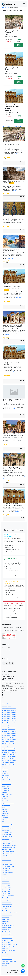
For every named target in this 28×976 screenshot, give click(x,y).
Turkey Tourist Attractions (8, 946)
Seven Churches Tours (7, 915)
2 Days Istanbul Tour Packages (9, 731)
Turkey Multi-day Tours (7, 933)
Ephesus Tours (5, 826)
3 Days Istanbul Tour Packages (9, 739)
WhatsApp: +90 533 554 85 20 (10, 690)
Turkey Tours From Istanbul (8, 950)
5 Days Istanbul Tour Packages (9, 748)
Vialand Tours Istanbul (7, 959)
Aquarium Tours (6, 777)
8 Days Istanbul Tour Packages (9, 760)
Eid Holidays (5, 817)
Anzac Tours (6, 652)
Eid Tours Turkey (6, 821)
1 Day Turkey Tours (6, 706)
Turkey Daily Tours (8, 647)
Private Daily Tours (6, 900)
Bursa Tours (5, 796)
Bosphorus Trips (6, 792)
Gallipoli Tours (5, 839)
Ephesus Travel (5, 830)
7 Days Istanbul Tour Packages (9, 756)
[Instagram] (9, 663)
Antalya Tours (5, 771)
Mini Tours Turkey (6, 883)
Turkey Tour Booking (6, 942)
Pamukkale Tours (6, 893)
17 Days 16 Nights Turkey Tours (9, 722)
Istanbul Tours (5, 870)
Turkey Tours (5, 7)
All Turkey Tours (5, 766)
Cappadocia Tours (6, 805)
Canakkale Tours (6, 800)
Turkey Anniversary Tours (8, 925)
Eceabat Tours (5, 813)
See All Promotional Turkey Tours (11, 126)
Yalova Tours (5, 965)
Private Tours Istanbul (7, 906)
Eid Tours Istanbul (6, 819)
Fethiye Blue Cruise (6, 834)
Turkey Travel (5, 952)
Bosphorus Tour (5, 788)
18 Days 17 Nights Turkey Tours (9, 725)
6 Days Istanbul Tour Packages (9, 752)
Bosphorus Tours (6, 790)
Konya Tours (5, 879)
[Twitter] (6, 663)
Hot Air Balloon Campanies (8, 851)
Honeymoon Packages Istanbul (9, 845)
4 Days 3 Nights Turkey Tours (8, 741)
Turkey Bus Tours (6, 929)
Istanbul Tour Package (7, 868)
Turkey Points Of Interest (7, 940)
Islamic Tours (5, 858)
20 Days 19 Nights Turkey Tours (9, 733)
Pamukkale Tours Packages (8, 895)
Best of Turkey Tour (6, 782)
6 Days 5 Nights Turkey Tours (8, 750)
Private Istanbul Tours (7, 904)
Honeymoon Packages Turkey (8, 847)
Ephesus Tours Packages (7, 828)
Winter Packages (6, 963)
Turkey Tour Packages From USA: (9, 944)
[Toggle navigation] (24, 4)
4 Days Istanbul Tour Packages (9, 743)
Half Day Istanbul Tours (7, 841)
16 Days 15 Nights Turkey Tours (9, 720)
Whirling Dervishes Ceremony (9, 961)
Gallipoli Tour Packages (7, 836)
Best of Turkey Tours (6, 784)
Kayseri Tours (5, 876)
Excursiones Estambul (7, 832)
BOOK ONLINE (19, 45)
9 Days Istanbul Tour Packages (9, 764)
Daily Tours (4, 809)
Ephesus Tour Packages (7, 824)
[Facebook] (3, 663)
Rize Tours (4, 908)
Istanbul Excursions (6, 862)
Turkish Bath (5, 954)
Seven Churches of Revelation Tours (10, 913)
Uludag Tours (5, 957)
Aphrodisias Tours (6, 775)
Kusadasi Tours (5, 881)
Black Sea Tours (5, 786)
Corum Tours (5, 807)
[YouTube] (12, 663)
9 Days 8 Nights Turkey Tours (8, 762)
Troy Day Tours (5, 921)
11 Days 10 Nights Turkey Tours (9, 710)
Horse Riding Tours (6, 849)
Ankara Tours (5, 769)
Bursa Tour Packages (7, 794)
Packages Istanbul (6, 891)
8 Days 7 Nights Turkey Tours (8, 758)
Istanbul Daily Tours (6, 860)
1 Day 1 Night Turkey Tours (8, 704)
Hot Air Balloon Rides (7, 853)
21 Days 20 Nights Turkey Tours (9, 735)
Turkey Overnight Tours (7, 936)
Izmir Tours (4, 874)
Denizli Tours (5, 811)
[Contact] (23, 971)
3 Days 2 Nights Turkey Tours (8, 737)
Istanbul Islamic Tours (7, 864)
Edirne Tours (5, 815)
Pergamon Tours (6, 897)
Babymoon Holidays (6, 779)
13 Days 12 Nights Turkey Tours (9, 714)
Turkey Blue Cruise (6, 927)
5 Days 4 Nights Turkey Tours (8, 745)
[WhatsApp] (23, 965)
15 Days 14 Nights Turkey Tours (9, 718)
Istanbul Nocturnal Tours (8, 866)
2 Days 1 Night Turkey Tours (8, 729)
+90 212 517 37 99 (8, 692)
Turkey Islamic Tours (6, 931)
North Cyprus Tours (6, 889)
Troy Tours (4, 923)
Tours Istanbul (5, 917)
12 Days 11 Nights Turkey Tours (9, 712)
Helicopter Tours (6, 843)
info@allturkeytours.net (9, 697)
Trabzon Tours (5, 919)
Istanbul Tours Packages (7, 872)
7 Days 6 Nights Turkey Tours (8, 754)
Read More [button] (16, 153)
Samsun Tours (5, 910)
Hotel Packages (5, 855)
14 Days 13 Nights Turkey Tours (9, 716)
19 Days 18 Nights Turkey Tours (9, 727)
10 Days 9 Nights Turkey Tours (9, 708)
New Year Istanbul (6, 885)
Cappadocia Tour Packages (8, 803)
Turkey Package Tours (8, 650)
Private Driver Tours (6, 902)
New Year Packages (6, 887)
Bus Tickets (4, 798)
